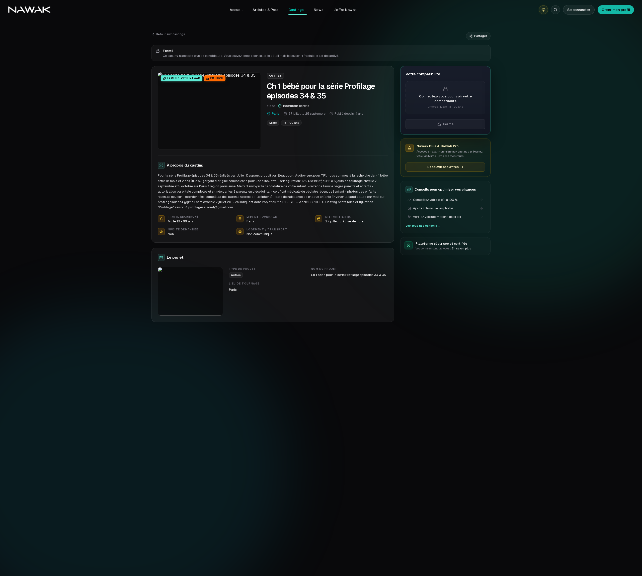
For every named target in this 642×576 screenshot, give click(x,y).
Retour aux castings (170, 34)
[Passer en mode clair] (543, 9)
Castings (296, 10)
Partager (480, 36)
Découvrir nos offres (443, 167)
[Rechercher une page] (555, 9)
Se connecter (578, 10)
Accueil (236, 10)
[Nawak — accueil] (29, 9)
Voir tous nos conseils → (423, 225)
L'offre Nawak (345, 10)
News (319, 10)
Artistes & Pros (265, 10)
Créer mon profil (616, 10)
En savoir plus (461, 248)
